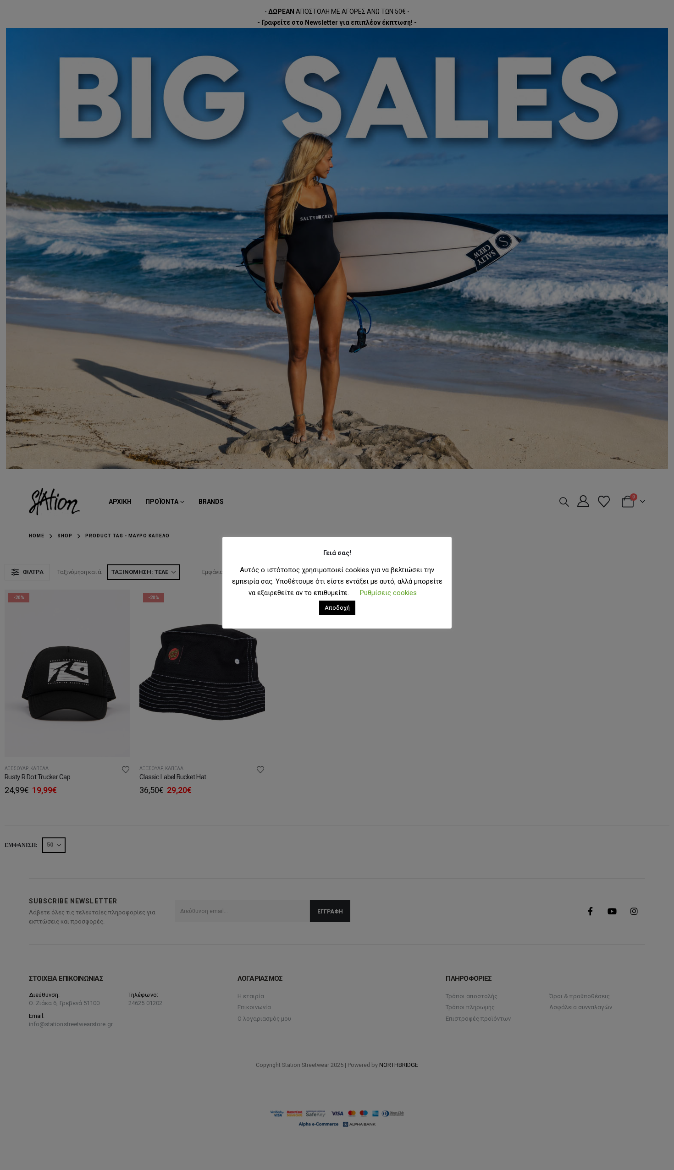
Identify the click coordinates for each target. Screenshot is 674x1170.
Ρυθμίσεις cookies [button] (388, 593)
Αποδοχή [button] (337, 607)
